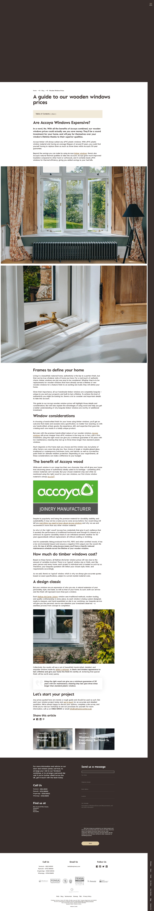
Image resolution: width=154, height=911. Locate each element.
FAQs (57, 896)
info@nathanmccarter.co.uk (81, 709)
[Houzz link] (92, 881)
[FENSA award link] (79, 881)
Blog (151, 899)
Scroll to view (74, 76)
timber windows (80, 153)
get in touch (68, 702)
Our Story (151, 883)
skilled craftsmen (62, 669)
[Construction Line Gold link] (74, 890)
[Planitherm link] (43, 881)
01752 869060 (44, 791)
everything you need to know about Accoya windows (60, 523)
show (53, 114)
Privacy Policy (87, 896)
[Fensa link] (55, 881)
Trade (151, 876)
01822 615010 (43, 789)
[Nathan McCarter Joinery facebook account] (97, 867)
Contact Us (151, 906)
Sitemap (75, 896)
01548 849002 (46, 793)
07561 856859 (45, 796)
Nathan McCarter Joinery (48, 596)
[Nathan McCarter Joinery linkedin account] (107, 867)
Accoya (51, 476)
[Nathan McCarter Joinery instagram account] (100, 867)
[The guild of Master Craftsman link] (67, 881)
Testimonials (68, 896)
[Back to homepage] (13, 5)
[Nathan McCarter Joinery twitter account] (103, 867)
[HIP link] (104, 881)
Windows (151, 863)
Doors (151, 870)
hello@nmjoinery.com (74, 866)
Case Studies (151, 892)
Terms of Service (90, 901)
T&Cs (80, 896)
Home (35, 90)
